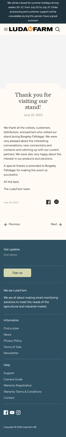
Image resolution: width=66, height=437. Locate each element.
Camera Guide (13, 379)
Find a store (11, 328)
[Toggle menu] (4, 29)
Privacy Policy (13, 340)
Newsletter (11, 353)
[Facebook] (6, 412)
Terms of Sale (12, 347)
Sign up (17, 272)
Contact (9, 397)
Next (54, 224)
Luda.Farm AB (29, 427)
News (7, 334)
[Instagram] (18, 412)
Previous (14, 224)
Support (9, 373)
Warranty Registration (18, 385)
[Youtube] (12, 412)
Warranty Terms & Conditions (22, 391)
